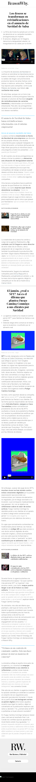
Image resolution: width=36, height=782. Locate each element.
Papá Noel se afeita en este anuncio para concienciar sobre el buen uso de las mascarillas (20, 216)
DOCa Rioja (18, 274)
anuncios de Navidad (21, 72)
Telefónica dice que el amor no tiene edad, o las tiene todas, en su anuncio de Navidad (21, 229)
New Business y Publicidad (18, 754)
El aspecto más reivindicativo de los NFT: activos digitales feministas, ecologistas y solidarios (21, 569)
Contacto (18, 761)
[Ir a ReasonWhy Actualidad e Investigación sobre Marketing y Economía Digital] (18, 3)
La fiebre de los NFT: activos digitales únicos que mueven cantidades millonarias (21, 557)
